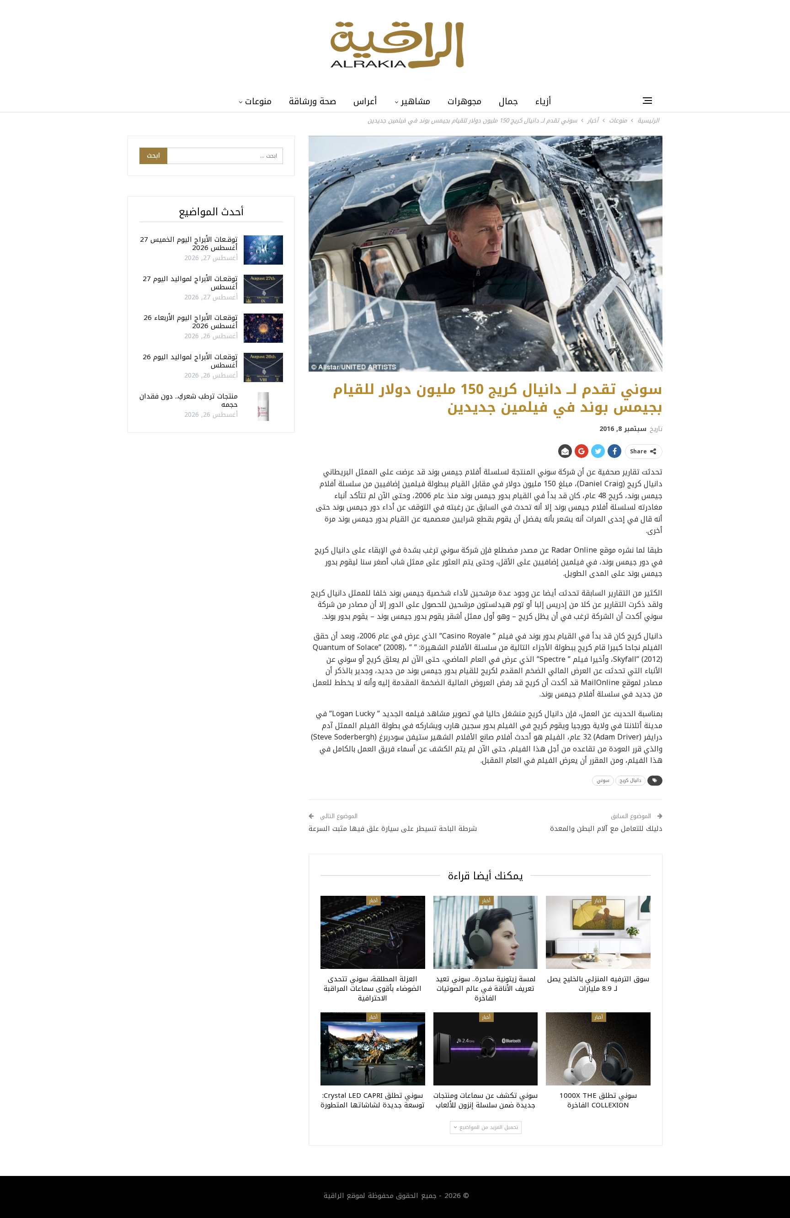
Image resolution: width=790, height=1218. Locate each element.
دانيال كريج (630, 780)
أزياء (543, 101)
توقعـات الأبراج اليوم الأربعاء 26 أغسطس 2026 (191, 321)
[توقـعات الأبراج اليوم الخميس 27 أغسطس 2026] (263, 250)
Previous (311, 254)
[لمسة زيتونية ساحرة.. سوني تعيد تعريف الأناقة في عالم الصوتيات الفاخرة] (485, 932)
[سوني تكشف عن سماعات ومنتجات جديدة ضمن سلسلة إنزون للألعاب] (485, 1048)
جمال (508, 101)
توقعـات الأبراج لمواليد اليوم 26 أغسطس (190, 361)
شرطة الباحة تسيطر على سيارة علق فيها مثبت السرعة (393, 828)
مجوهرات (464, 101)
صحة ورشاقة (312, 101)
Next (660, 254)
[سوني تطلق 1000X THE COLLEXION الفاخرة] (598, 1048)
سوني (603, 780)
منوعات (258, 101)
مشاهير (415, 101)
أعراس (365, 101)
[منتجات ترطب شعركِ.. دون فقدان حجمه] (263, 406)
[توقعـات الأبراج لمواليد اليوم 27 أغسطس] (263, 289)
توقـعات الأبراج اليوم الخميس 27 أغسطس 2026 (189, 243)
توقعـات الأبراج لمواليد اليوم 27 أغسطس (190, 282)
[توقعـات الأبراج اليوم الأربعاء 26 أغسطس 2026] (263, 328)
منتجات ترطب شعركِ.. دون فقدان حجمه (188, 400)
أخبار (599, 900)
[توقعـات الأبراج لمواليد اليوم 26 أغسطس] (263, 367)
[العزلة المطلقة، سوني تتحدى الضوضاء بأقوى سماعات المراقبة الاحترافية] (372, 932)
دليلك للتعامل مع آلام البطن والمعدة (606, 828)
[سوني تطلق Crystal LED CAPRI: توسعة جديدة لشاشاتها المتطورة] (372, 1048)
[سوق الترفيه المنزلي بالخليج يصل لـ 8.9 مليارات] (598, 932)
